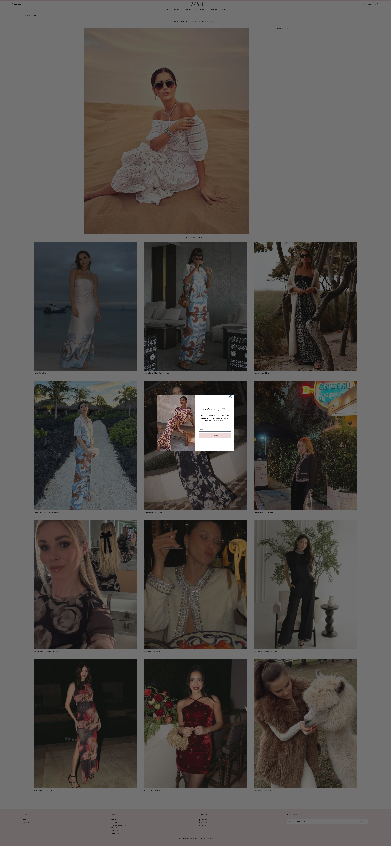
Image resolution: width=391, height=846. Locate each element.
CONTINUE (214, 435)
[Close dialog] (231, 397)
